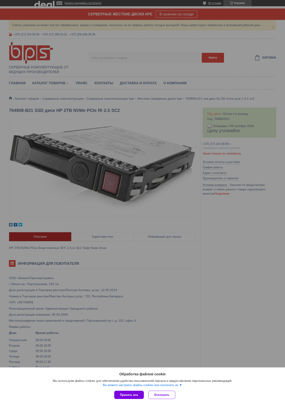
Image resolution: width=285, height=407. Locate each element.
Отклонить (161, 395)
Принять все (129, 395)
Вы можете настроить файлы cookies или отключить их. (141, 385)
